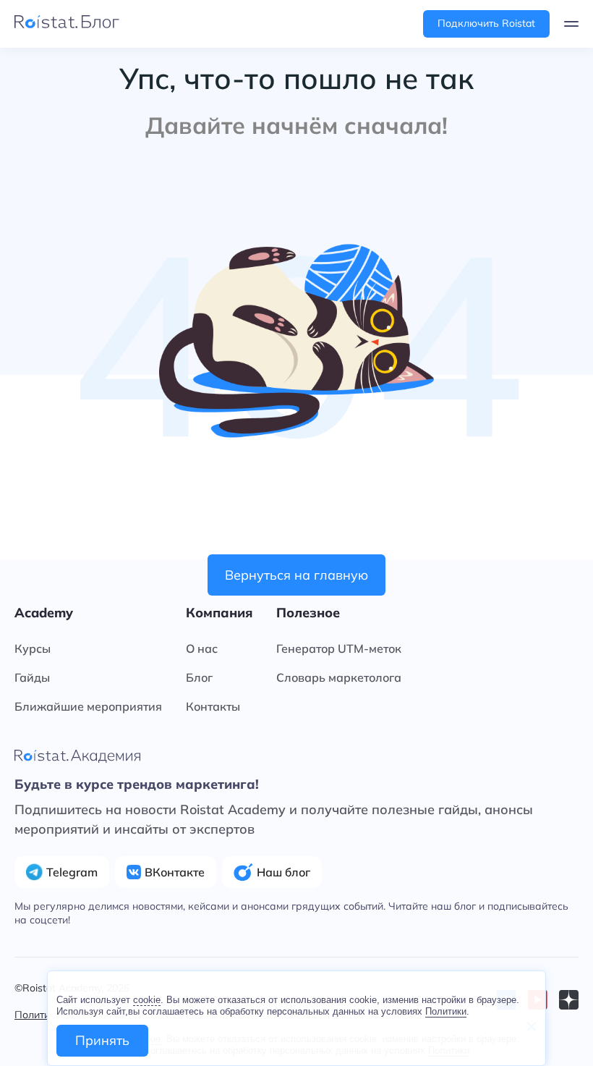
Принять (102, 1040)
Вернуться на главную (296, 575)
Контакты (213, 706)
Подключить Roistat (486, 23)
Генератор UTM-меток (338, 648)
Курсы (32, 648)
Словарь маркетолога (338, 677)
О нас (202, 648)
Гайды (32, 677)
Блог (199, 677)
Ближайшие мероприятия (88, 706)
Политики (445, 1011)
